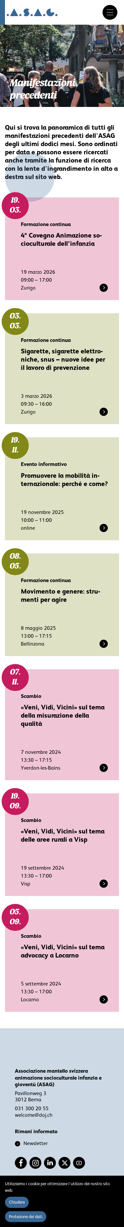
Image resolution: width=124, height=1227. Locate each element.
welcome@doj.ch (34, 1115)
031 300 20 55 (32, 1109)
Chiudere (17, 1202)
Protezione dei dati (25, 1216)
